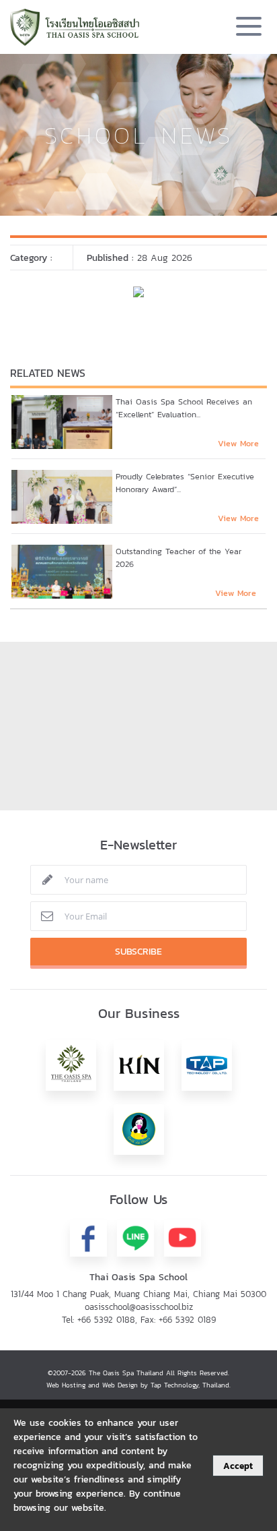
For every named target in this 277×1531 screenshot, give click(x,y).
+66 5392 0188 (106, 1319)
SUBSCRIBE (138, 951)
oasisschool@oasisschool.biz (139, 1306)
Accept (238, 1465)
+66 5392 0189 (187, 1319)
